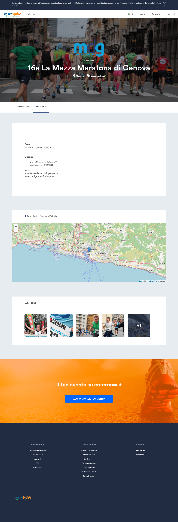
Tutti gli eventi (89, 476)
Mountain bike (89, 455)
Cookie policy (37, 455)
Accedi (171, 14)
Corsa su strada (98, 76)
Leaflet (141, 281)
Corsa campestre (89, 463)
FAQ (37, 463)
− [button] (16, 230)
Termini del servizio (37, 450)
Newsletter (140, 450)
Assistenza (37, 467)
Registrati (156, 14)
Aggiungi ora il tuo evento (89, 398)
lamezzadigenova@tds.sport (39, 176)
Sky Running (89, 459)
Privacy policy (37, 459)
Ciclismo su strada (89, 472)
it (132, 14)
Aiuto (142, 14)
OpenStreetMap (151, 281)
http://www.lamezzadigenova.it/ (41, 173)
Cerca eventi (34, 14)
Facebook (140, 455)
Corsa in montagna (89, 450)
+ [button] (16, 226)
